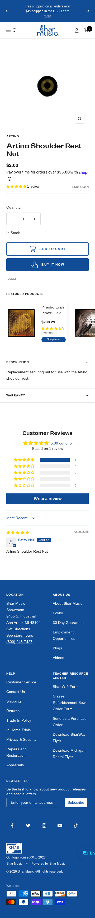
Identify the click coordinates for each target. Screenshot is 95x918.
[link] (47, 30)
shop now (53, 339)
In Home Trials (18, 730)
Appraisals (15, 765)
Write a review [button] (47, 498)
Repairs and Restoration (16, 752)
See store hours (19, 635)
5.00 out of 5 (61, 443)
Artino (12, 136)
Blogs (57, 648)
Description (17, 362)
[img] (17, 532)
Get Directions (18, 629)
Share (11, 279)
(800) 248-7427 (19, 642)
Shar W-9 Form (66, 686)
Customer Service (21, 682)
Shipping (13, 701)
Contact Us (15, 691)
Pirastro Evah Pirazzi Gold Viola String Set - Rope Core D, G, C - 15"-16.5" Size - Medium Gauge (53, 310)
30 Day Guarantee (68, 622)
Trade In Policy (18, 720)
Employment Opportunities (64, 635)
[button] (15, 30)
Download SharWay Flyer (69, 737)
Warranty (15, 395)
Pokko (58, 613)
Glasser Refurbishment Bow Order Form (69, 702)
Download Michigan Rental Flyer (69, 753)
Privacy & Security (21, 739)
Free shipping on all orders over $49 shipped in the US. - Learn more (47, 11)
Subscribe (76, 802)
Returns (13, 711)
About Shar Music (67, 603)
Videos (58, 657)
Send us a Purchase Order (70, 721)
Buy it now (52, 264)
